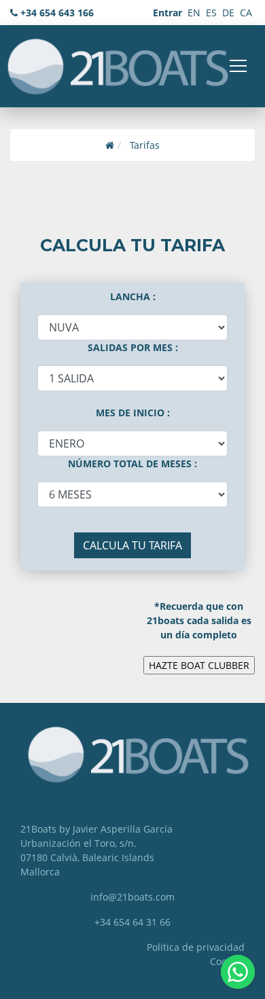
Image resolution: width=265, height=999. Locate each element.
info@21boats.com (132, 896)
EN (194, 12)
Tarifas (145, 145)
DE (228, 12)
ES (211, 12)
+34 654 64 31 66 (132, 921)
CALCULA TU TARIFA (132, 545)
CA (246, 12)
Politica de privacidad (196, 947)
